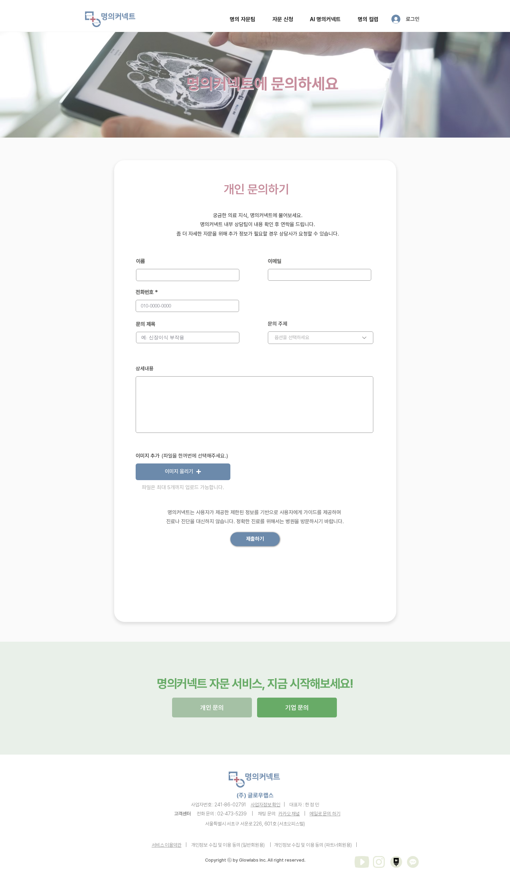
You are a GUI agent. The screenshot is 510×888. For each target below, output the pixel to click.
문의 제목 (145, 324)
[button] (282, 19)
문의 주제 (277, 324)
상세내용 (145, 368)
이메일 (274, 261)
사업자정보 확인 (265, 804)
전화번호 (145, 292)
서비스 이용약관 (166, 845)
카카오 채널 (289, 813)
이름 (140, 261)
